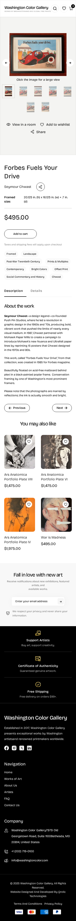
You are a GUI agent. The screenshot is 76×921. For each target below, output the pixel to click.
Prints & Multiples (58, 261)
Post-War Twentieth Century (23, 261)
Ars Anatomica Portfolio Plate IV (17, 539)
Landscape (29, 253)
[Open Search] (55, 8)
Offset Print (61, 269)
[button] (38, 69)
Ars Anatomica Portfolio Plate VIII (18, 476)
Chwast (56, 276)
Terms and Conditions (28, 904)
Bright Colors (39, 269)
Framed (11, 253)
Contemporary (15, 269)
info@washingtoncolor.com (29, 860)
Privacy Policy (53, 904)
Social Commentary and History (25, 276)
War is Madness (53, 537)
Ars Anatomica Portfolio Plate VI (54, 476)
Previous (6, 62)
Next (70, 62)
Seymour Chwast (17, 187)
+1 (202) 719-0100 (22, 851)
